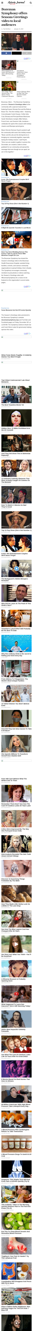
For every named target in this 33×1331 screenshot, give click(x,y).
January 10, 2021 (18, 29)
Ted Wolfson (7, 29)
